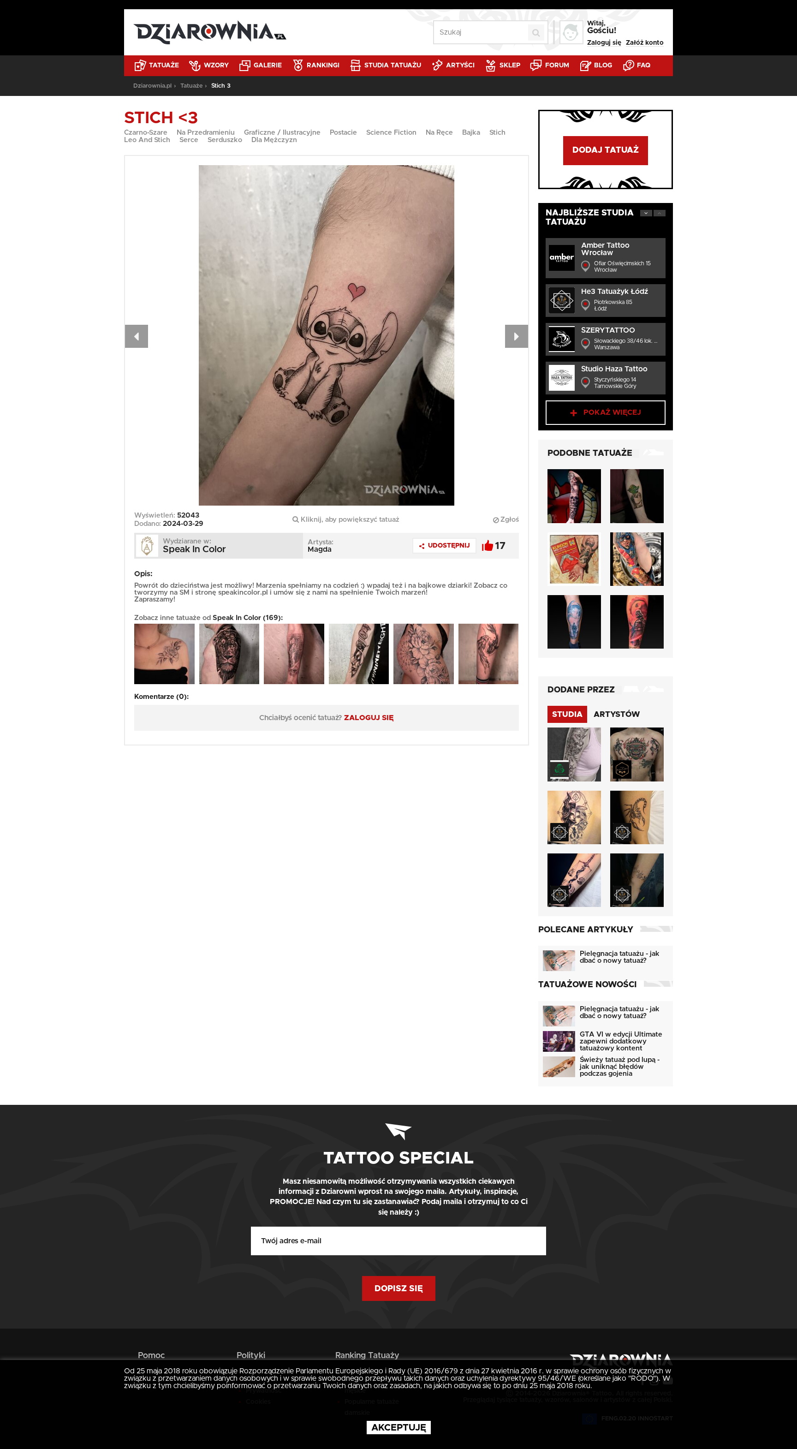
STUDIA (567, 714)
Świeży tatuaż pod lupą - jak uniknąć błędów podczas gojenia (620, 1066)
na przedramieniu (206, 132)
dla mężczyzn (274, 140)
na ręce (439, 132)
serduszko (225, 140)
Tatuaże (163, 65)
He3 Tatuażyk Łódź (614, 291)
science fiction (391, 132)
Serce (188, 140)
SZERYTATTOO (608, 330)
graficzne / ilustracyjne (282, 132)
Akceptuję (398, 1427)
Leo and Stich (147, 140)
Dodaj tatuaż (605, 150)
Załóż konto (645, 43)
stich (497, 132)
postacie (343, 132)
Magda (320, 549)
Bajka (471, 132)
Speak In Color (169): (248, 617)
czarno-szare (145, 132)
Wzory (215, 65)
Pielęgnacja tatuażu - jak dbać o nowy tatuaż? (620, 957)
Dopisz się (399, 1289)
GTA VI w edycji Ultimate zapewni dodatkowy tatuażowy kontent (621, 1041)
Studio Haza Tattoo (614, 369)
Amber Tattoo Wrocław (605, 249)
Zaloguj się (604, 43)
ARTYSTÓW (617, 714)
